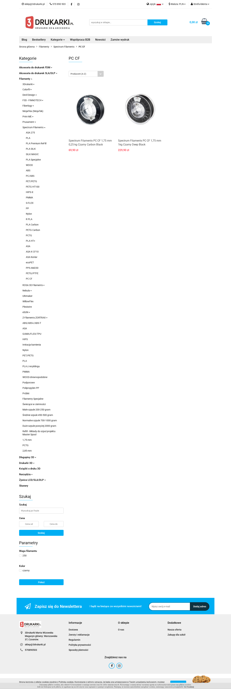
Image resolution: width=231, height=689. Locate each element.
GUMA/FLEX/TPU (31, 333)
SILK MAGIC (32, 154)
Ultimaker (27, 296)
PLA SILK (31, 148)
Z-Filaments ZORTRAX (34, 317)
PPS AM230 (32, 268)
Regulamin (74, 639)
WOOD (29, 165)
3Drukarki (27, 84)
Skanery (23, 485)
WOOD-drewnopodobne (34, 377)
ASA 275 (30, 132)
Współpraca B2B (80, 39)
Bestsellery (39, 39)
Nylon (29, 213)
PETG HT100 (32, 186)
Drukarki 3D (26, 463)
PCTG (29, 235)
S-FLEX (29, 203)
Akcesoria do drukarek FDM (35, 67)
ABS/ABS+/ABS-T (31, 323)
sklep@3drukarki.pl (35, 644)
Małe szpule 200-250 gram (36, 409)
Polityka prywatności (80, 645)
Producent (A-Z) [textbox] (78, 74)
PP (27, 208)
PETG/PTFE (32, 273)
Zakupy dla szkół (176, 634)
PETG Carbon (33, 230)
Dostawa (73, 629)
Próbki (25, 393)
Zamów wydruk (120, 39)
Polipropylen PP (30, 388)
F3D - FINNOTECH (32, 100)
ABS (28, 170)
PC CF (29, 278)
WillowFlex (27, 301)
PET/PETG (31, 181)
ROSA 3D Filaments (32, 285)
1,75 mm (27, 440)
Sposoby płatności (78, 650)
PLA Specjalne (33, 159)
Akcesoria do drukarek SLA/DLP (37, 73)
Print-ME (27, 116)
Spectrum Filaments (33, 127)
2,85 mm (27, 450)
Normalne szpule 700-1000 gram (39, 420)
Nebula (26, 290)
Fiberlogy (27, 105)
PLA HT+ (30, 240)
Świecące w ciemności (34, 404)
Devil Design (29, 95)
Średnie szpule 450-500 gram (37, 415)
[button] (75, 622)
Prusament (28, 122)
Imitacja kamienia (31, 344)
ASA (28, 246)
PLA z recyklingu (31, 366)
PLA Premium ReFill (36, 143)
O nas (121, 629)
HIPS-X (29, 192)
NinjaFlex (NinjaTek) (32, 111)
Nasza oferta (174, 629)
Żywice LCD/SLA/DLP (31, 479)
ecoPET (30, 262)
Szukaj (41, 533)
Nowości (100, 39)
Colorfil (26, 89)
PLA (28, 138)
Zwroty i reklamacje (79, 634)
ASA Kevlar (31, 257)
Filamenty (25, 78)
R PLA (29, 219)
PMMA (29, 197)
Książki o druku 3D (29, 468)
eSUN (25, 312)
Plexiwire (27, 306)
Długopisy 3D (27, 457)
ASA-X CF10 (32, 251)
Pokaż (41, 582)
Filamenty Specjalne (32, 398)
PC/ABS (30, 176)
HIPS (25, 339)
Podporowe (28, 382)
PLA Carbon (32, 224)
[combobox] (86, 74)
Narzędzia (25, 474)
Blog (24, 39)
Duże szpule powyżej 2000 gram (39, 425)
